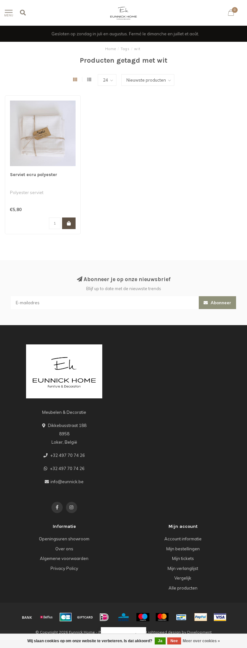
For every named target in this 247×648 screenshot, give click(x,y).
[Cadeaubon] (85, 617)
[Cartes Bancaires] (66, 617)
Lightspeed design (163, 632)
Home (110, 49)
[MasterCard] (162, 617)
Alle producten (183, 587)
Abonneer (220, 302)
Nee (174, 641)
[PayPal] (201, 617)
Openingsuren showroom (64, 538)
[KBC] (123, 617)
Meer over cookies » (201, 641)
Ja (160, 641)
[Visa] (220, 617)
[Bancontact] (181, 617)
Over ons (64, 548)
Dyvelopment (199, 632)
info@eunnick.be (67, 481)
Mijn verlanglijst (183, 568)
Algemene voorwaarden (64, 558)
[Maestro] (143, 617)
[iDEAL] (104, 617)
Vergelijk (182, 578)
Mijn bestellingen (183, 548)
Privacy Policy (64, 568)
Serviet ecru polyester (33, 174)
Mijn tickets (183, 558)
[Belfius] (46, 617)
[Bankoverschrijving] (27, 617)
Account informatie (183, 538)
